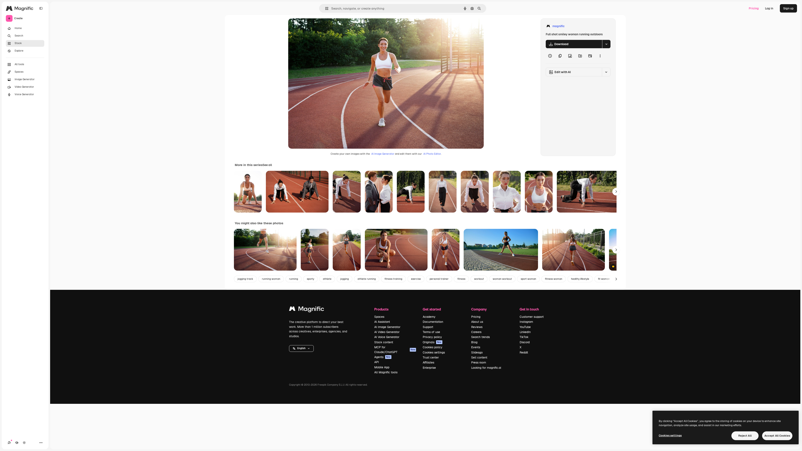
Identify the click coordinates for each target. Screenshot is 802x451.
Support (428, 327)
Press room (478, 362)
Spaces (379, 317)
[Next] (616, 192)
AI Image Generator (382, 154)
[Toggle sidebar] (41, 8)
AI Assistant (382, 322)
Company (479, 309)
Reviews (476, 327)
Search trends (480, 337)
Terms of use (431, 332)
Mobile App (381, 367)
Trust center (431, 357)
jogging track (245, 279)
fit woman (604, 279)
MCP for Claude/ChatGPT (394, 349)
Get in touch (529, 309)
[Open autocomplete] (325, 8)
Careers (476, 332)
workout (479, 279)
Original (315, 26)
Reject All (745, 435)
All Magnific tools (385, 372)
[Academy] (16, 442)
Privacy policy (432, 337)
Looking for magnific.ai (486, 368)
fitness (461, 279)
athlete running (367, 279)
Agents (382, 357)
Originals (432, 342)
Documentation (433, 322)
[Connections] (9, 442)
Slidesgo (477, 352)
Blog (474, 342)
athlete (327, 279)
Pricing (754, 8)
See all (267, 165)
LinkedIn (525, 332)
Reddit (524, 352)
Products (381, 309)
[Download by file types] (606, 44)
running (293, 279)
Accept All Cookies (777, 435)
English (301, 348)
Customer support (532, 317)
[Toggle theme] (24, 442)
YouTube (525, 327)
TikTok (524, 337)
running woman (271, 279)
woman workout (502, 279)
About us (477, 322)
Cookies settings (434, 352)
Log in (769, 8)
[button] (301, 348)
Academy (429, 317)
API (376, 362)
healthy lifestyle (580, 279)
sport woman (528, 279)
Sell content (479, 357)
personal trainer (439, 279)
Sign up (788, 8)
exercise (416, 279)
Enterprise (429, 368)
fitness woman (553, 279)
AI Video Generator (387, 332)
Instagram (526, 322)
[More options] (600, 56)
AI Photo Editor (432, 154)
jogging (344, 279)
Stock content (383, 342)
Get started (432, 309)
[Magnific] (306, 310)
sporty (310, 279)
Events (475, 347)
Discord (525, 342)
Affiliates (428, 362)
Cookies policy (432, 347)
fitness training (393, 279)
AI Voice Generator (386, 337)
